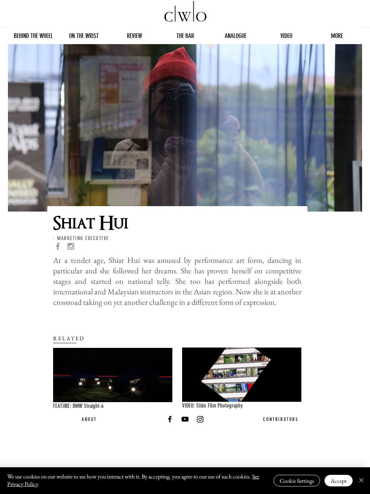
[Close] (361, 480)
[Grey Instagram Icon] (71, 246)
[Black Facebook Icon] (169, 419)
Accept (339, 481)
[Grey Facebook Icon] (58, 246)
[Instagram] (200, 419)
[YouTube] (185, 419)
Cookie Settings (297, 481)
